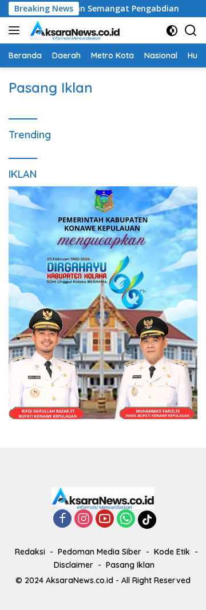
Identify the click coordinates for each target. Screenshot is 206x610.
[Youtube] (105, 519)
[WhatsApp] (126, 519)
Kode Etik (172, 552)
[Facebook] (62, 519)
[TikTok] (147, 520)
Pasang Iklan (130, 565)
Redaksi (30, 552)
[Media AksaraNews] (73, 30)
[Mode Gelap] (172, 30)
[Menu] (16, 30)
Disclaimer (73, 565)
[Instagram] (83, 519)
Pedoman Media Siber (99, 552)
